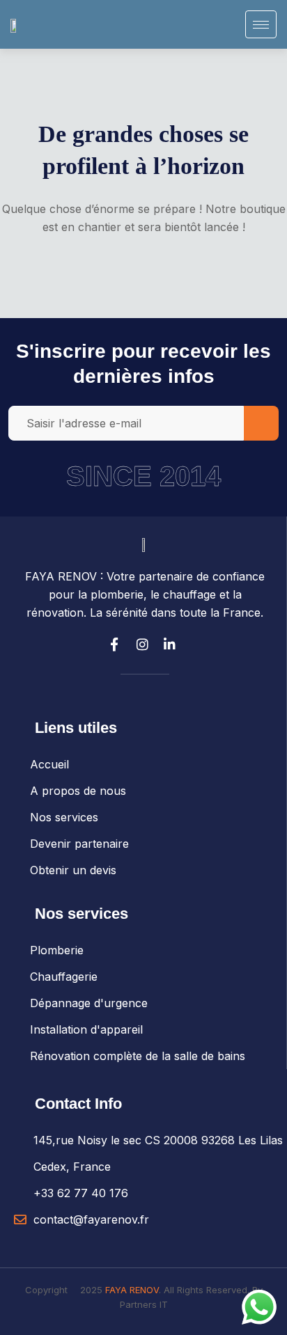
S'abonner (261, 423)
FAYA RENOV (132, 1289)
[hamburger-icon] (261, 24)
